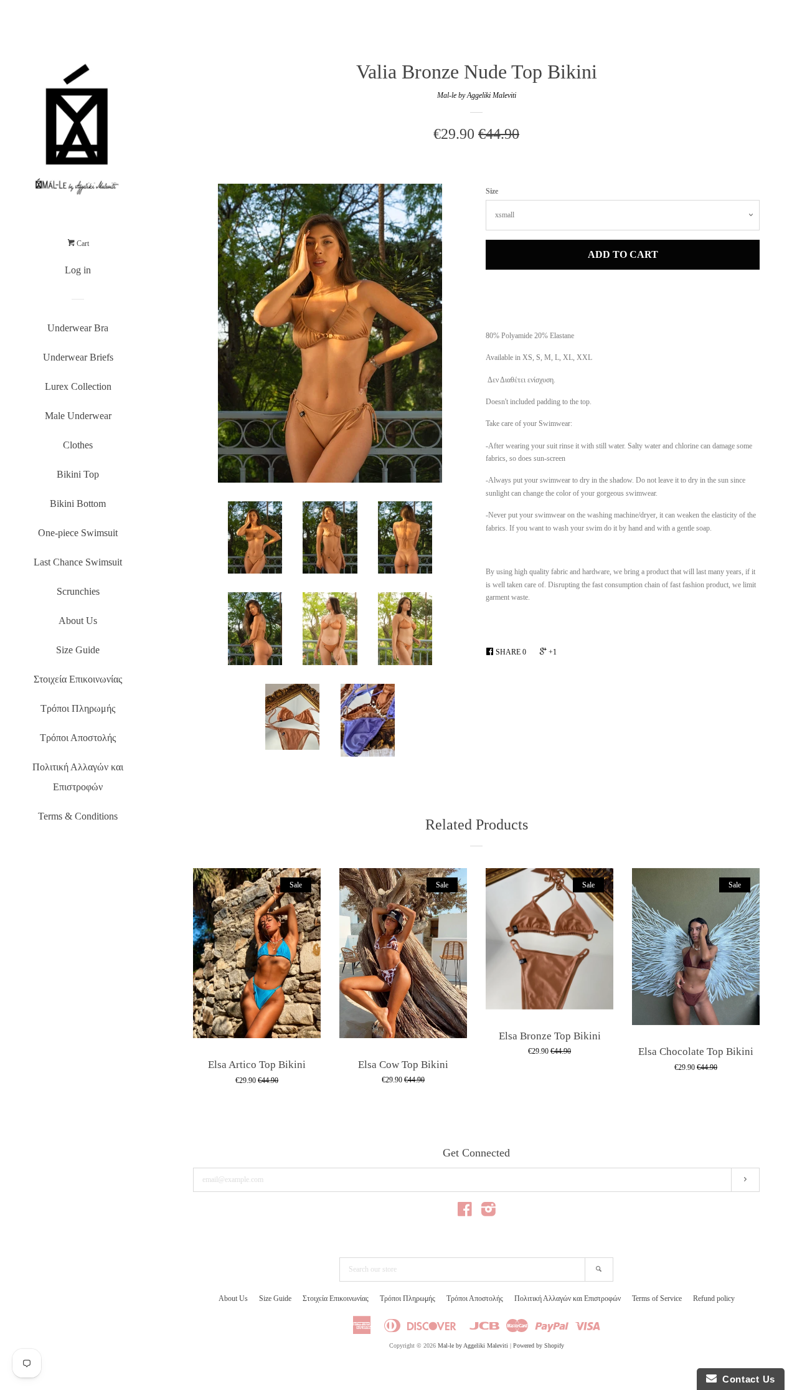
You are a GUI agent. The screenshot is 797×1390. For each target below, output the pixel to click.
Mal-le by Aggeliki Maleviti (476, 95)
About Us (78, 620)
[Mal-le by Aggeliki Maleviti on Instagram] (488, 1212)
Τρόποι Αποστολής (78, 737)
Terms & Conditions (78, 816)
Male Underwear (78, 415)
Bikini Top (78, 474)
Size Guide (78, 650)
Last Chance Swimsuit (78, 562)
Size (492, 191)
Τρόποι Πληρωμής (77, 708)
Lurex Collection (78, 386)
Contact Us (746, 1379)
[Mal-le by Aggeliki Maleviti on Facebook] (465, 1212)
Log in (78, 270)
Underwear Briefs (78, 357)
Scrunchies (78, 591)
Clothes (78, 445)
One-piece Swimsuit (78, 532)
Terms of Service (657, 1298)
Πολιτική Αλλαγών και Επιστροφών (77, 777)
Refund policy (714, 1298)
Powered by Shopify (538, 1345)
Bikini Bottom (78, 503)
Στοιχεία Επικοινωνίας (78, 679)
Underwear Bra (77, 328)
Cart (82, 243)
